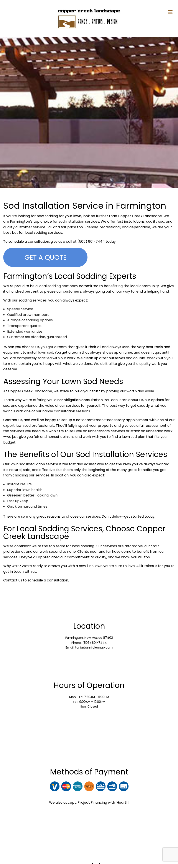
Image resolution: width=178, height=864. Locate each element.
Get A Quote (45, 257)
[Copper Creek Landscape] (89, 18)
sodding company (63, 285)
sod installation (71, 221)
